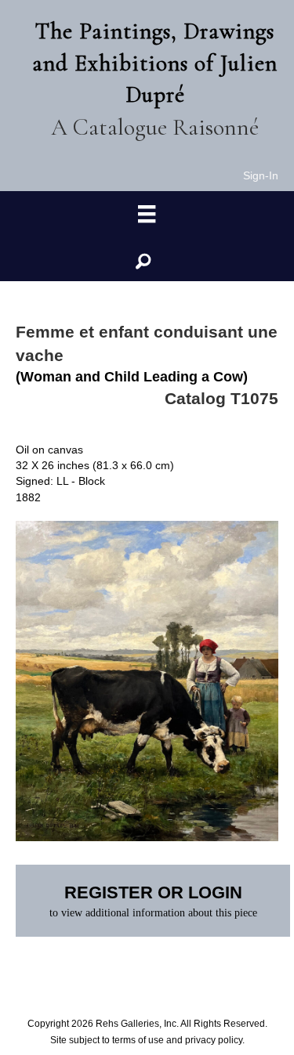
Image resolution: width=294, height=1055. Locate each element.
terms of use (138, 1040)
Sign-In (260, 175)
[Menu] (147, 214)
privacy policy (213, 1040)
